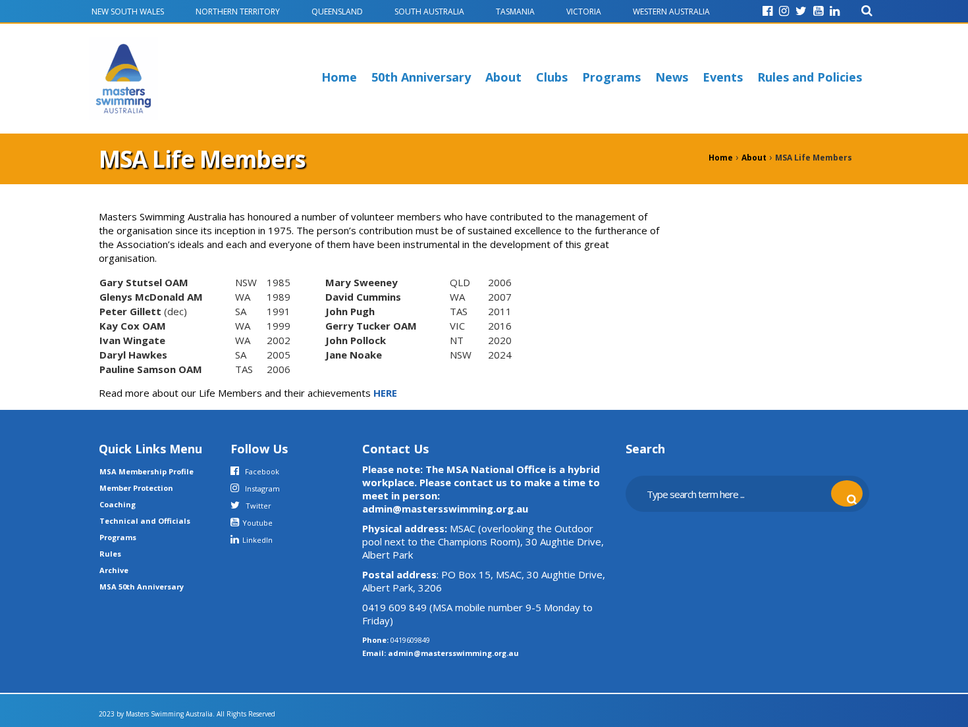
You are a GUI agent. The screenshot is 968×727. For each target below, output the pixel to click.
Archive (113, 570)
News (671, 77)
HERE (385, 392)
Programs (611, 77)
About (503, 77)
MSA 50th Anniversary (141, 586)
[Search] (867, 11)
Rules (110, 554)
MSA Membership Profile (146, 471)
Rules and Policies (809, 77)
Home (339, 77)
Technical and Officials (144, 521)
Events (723, 77)
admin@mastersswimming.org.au (453, 653)
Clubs (552, 77)
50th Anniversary (421, 77)
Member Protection (136, 488)
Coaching (117, 504)
